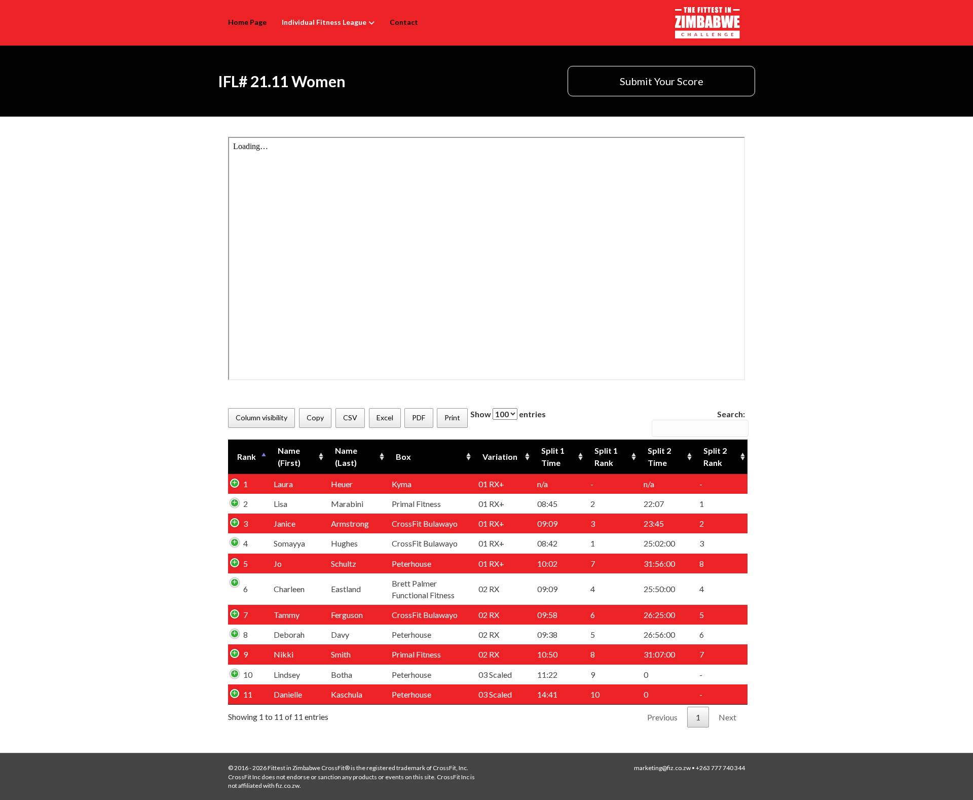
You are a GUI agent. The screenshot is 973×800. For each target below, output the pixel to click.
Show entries (508, 414)
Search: (731, 414)
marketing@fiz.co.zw (662, 768)
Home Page (247, 22)
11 (247, 694)
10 (247, 674)
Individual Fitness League (324, 22)
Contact (404, 22)
